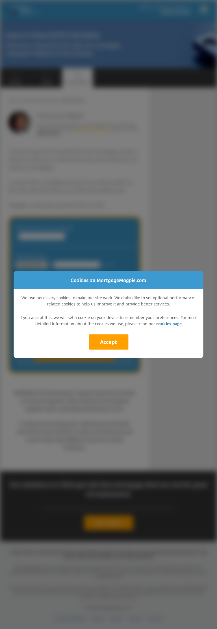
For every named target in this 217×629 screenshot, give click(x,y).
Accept (108, 342)
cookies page (169, 323)
